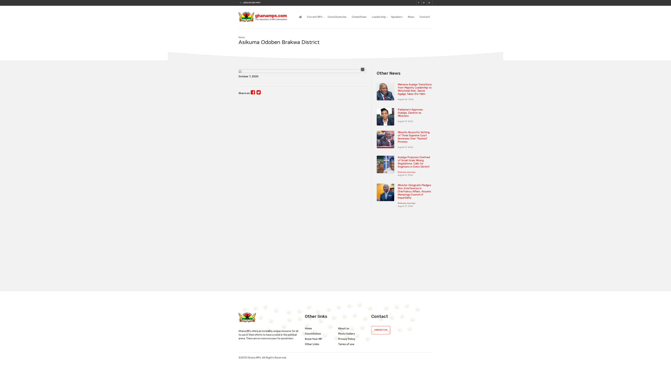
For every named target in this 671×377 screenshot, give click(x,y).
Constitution (313, 333)
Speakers (397, 17)
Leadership (379, 17)
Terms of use (346, 344)
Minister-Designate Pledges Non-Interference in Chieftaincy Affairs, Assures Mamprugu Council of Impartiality (414, 191)
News (411, 17)
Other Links (312, 344)
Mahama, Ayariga (406, 172)
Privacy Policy (346, 339)
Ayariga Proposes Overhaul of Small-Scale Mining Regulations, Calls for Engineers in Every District (414, 162)
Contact (425, 17)
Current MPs (314, 17)
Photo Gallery (346, 333)
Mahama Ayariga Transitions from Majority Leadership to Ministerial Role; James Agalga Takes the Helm (415, 89)
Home (308, 328)
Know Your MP (313, 339)
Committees (359, 17)
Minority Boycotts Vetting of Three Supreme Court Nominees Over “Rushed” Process (414, 137)
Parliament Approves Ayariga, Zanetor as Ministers (410, 112)
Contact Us (380, 330)
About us (343, 328)
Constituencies (337, 17)
